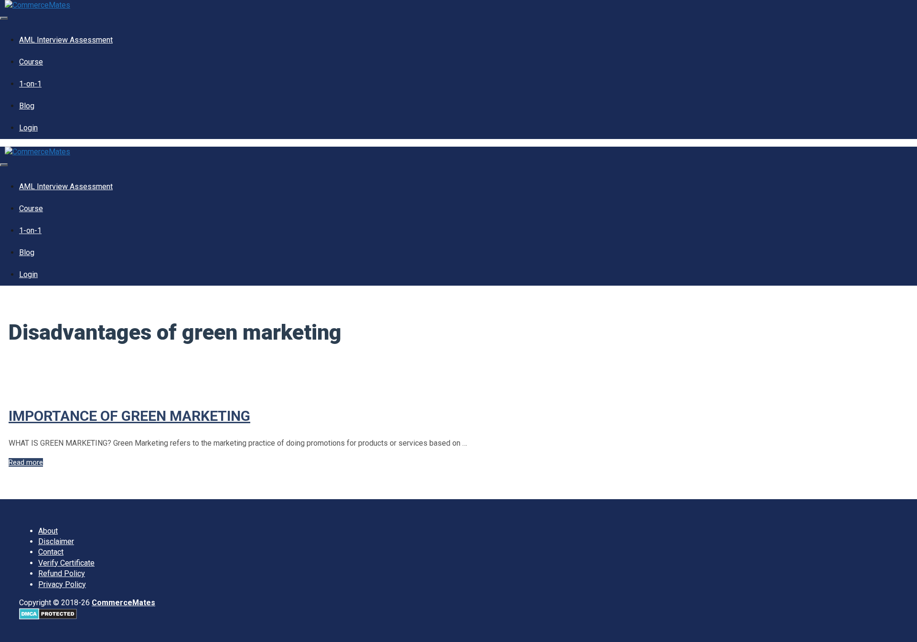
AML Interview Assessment (66, 39)
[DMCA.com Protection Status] (48, 616)
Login (28, 127)
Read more (26, 462)
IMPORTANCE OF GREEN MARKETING (129, 415)
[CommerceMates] (37, 5)
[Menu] (4, 18)
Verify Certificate (66, 562)
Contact (51, 551)
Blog (26, 105)
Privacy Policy (62, 584)
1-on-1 (30, 83)
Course (31, 61)
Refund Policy (61, 573)
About (48, 530)
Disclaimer (56, 541)
